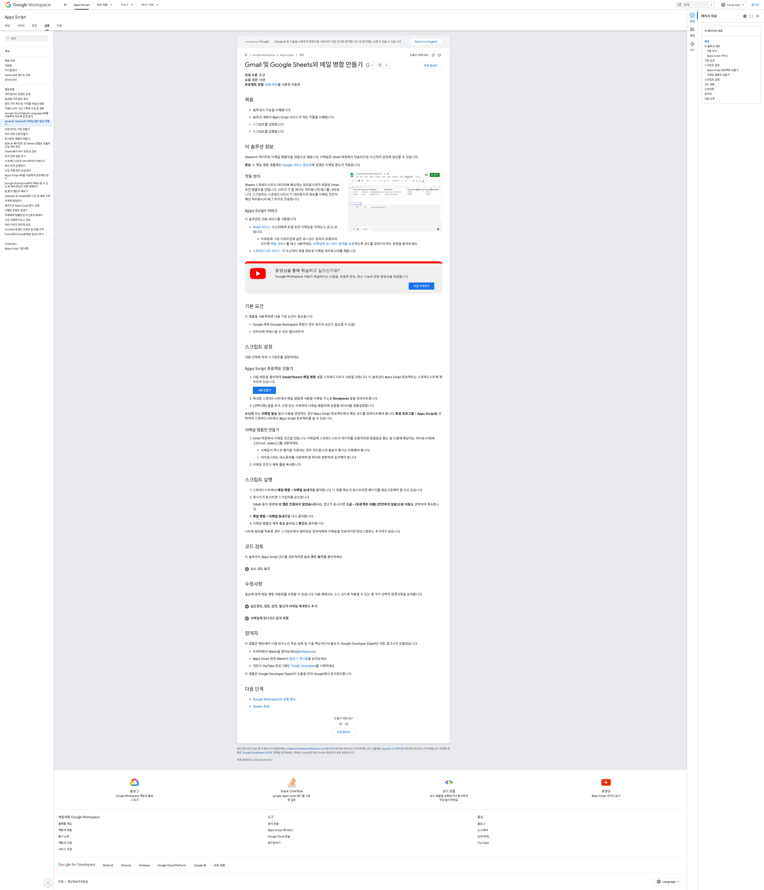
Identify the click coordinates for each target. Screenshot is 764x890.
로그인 (755, 4)
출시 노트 (63, 836)
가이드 (21, 25)
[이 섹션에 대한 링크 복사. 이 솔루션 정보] (278, 147)
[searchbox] (27, 38)
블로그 (481, 823)
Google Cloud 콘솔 (279, 836)
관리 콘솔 (273, 823)
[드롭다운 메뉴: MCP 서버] (158, 5)
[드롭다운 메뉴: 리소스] (133, 5)
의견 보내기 (430, 65)
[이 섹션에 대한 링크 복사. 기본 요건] (268, 306)
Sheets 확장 (261, 706)
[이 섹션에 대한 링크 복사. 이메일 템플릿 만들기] (283, 430)
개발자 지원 (65, 842)
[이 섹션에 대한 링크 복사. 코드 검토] (268, 547)
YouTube (483, 842)
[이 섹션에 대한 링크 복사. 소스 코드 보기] (274, 569)
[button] (395, 201)
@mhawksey (306, 651)
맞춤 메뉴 (271, 85)
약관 (60, 881)
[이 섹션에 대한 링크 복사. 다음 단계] (268, 689)
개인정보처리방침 (77, 881)
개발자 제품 (65, 830)
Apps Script (82, 5)
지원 (59, 25)
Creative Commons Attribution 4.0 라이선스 (310, 748)
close (757, 16)
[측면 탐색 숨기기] (48, 883)
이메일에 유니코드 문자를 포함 (333, 244)
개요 (7, 25)
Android (108, 865)
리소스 (125, 5)
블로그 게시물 (298, 659)
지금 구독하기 (421, 286)
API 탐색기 (274, 842)
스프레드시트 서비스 (267, 251)
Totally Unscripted (303, 666)
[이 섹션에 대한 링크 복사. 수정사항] (266, 584)
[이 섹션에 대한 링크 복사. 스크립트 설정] (276, 347)
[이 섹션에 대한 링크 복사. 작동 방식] (264, 176)
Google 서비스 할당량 (297, 165)
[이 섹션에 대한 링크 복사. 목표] (258, 100)
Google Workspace (263, 55)
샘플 (47, 25)
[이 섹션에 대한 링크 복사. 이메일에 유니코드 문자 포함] (293, 618)
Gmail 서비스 (261, 227)
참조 (34, 25)
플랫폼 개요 (65, 823)
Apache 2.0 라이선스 (393, 748)
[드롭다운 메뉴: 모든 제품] (112, 5)
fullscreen (751, 16)
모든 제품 (102, 5)
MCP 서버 (148, 5)
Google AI (200, 865)
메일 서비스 (278, 244)
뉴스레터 (482, 830)
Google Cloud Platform (172, 865)
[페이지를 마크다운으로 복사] (380, 65)
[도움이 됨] (433, 55)
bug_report (745, 16)
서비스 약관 (65, 849)
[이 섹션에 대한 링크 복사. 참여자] (262, 633)
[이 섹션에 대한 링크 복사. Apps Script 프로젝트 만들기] (297, 369)
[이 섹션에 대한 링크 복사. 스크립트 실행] (276, 480)
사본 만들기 (264, 390)
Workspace (39, 5)
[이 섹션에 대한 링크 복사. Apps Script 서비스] (282, 211)
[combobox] (695, 4)
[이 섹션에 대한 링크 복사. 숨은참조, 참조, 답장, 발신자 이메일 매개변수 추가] (321, 606)
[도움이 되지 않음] (439, 55)
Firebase (144, 865)
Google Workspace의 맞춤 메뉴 (274, 699)
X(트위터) (483, 836)
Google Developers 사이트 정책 (260, 752)
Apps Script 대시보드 (280, 830)
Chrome (126, 865)
